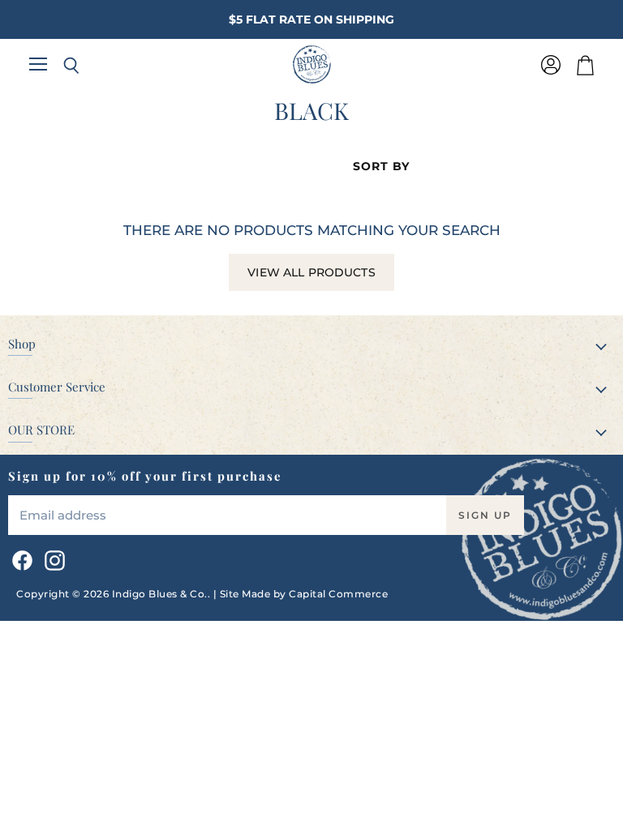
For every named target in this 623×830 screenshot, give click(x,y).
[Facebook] (19, 557)
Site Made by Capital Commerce (304, 594)
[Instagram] (52, 557)
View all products (311, 272)
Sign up (485, 515)
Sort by (381, 166)
